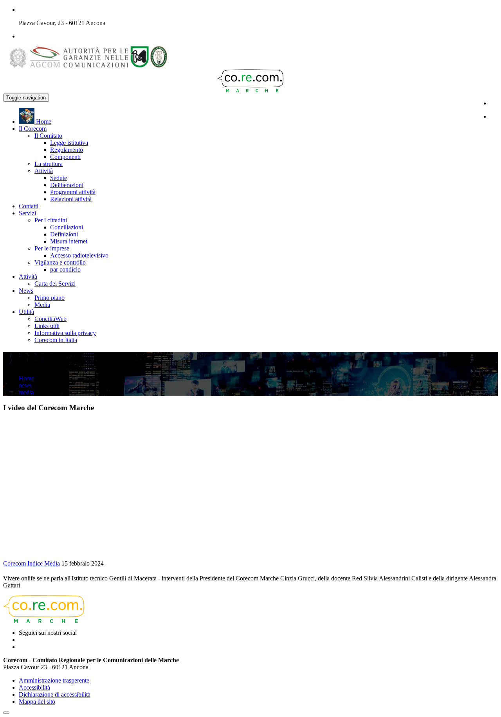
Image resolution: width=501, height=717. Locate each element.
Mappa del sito (37, 701)
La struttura (48, 163)
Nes (26, 290)
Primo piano (49, 297)
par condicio (65, 269)
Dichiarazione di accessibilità (54, 694)
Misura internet (68, 241)
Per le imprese (51, 248)
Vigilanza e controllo (60, 262)
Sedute (58, 178)
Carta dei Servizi (55, 283)
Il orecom (33, 128)
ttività (28, 276)
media (26, 392)
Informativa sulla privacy (65, 333)
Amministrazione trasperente (54, 680)
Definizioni (64, 234)
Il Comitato (48, 135)
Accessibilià (34, 687)
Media (42, 304)
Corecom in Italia (55, 340)
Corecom (14, 563)
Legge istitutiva (69, 142)
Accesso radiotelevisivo (79, 255)
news (25, 385)
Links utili (46, 325)
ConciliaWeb (50, 318)
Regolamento (66, 149)
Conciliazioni (66, 227)
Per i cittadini (50, 220)
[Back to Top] (6, 713)
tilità (26, 311)
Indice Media (43, 563)
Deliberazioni (66, 185)
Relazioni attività (71, 199)
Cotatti (28, 206)
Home (26, 378)
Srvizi (27, 213)
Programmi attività (73, 192)
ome (43, 121)
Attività (43, 171)
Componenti (65, 156)
